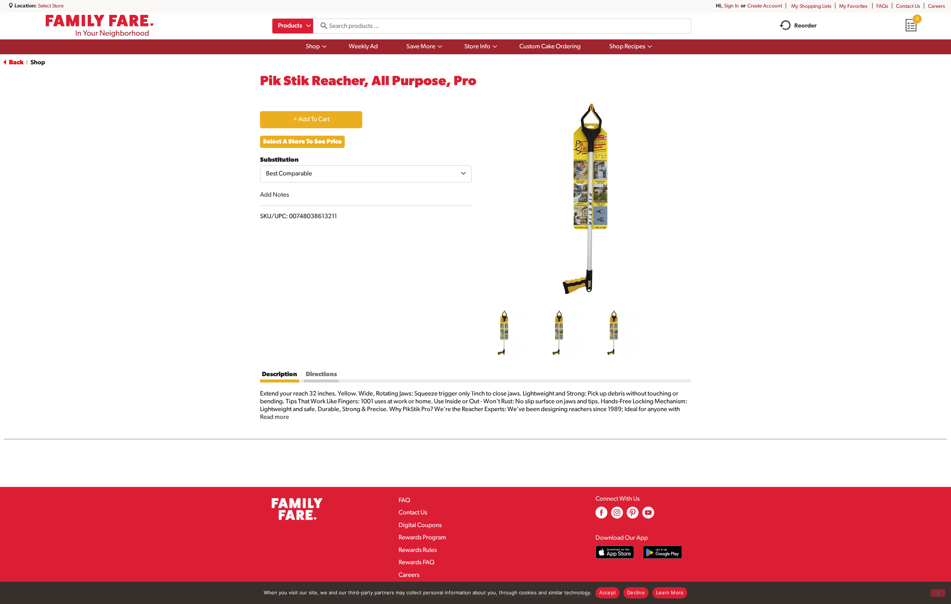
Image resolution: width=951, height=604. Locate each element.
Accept (607, 592)
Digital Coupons (420, 525)
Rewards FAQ (416, 562)
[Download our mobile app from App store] (614, 552)
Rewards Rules (418, 550)
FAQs (882, 6)
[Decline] (938, 593)
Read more (274, 417)
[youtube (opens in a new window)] (648, 515)
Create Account (764, 6)
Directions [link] (321, 374)
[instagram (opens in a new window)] (617, 515)
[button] (503, 332)
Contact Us (908, 6)
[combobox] (292, 26)
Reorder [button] (805, 26)
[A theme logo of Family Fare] (100, 26)
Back (15, 62)
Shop (37, 62)
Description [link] (279, 374)
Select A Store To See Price (302, 142)
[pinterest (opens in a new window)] (633, 515)
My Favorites (853, 6)
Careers (936, 6)
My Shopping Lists (811, 6)
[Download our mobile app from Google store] (662, 552)
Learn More (670, 592)
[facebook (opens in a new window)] (601, 515)
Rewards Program (422, 537)
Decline (636, 592)
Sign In (731, 6)
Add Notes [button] (274, 195)
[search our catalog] (321, 26)
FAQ (404, 500)
